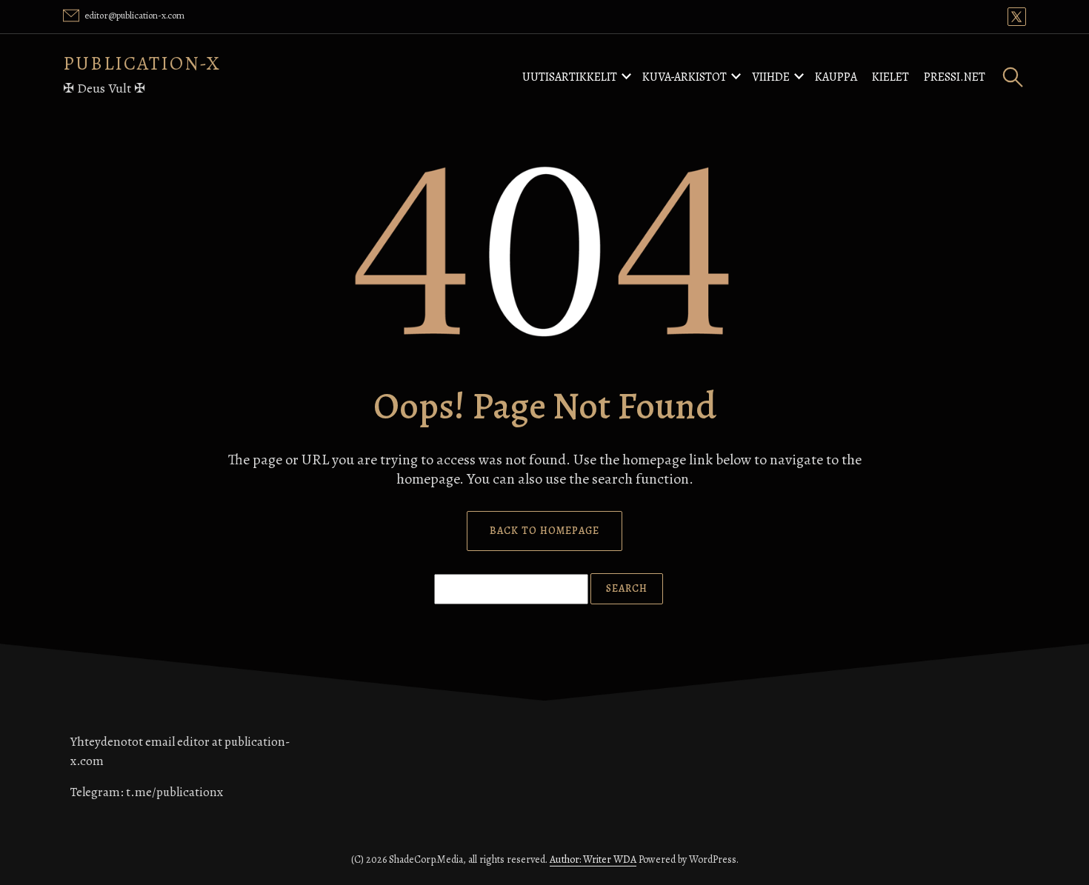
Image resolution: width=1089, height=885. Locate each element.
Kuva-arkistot (684, 77)
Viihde (771, 77)
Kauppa (836, 77)
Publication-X (142, 63)
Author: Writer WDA (593, 859)
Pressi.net (954, 77)
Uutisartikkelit (569, 77)
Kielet (890, 77)
